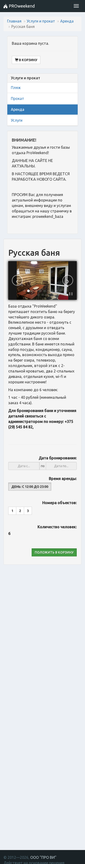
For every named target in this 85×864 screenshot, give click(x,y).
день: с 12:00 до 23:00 (29, 486)
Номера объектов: (59, 503)
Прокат (17, 98)
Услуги (16, 120)
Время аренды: (63, 478)
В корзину (27, 60)
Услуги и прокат (41, 21)
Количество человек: (57, 527)
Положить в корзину (54, 552)
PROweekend (21, 6)
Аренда (67, 21)
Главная (14, 21)
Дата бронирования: (58, 458)
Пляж (16, 87)
